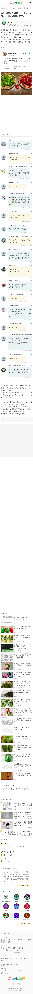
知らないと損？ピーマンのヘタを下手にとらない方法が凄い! (22, 665)
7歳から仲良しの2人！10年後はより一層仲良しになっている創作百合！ (23, 805)
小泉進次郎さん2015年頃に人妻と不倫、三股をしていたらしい (22, 720)
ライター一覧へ (26, 923)
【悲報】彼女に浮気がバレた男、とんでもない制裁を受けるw (22, 766)
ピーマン (6, 789)
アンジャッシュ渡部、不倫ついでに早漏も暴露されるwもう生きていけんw (22, 656)
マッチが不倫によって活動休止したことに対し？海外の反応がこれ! (22, 674)
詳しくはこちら (24, 885)
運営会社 (3, 970)
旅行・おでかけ (18, 948)
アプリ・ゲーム (18, 828)
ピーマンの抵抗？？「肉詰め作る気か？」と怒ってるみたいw (22, 701)
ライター (18, 970)
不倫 (12, 789)
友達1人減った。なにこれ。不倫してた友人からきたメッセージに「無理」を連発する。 (23, 646)
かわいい (6, 844)
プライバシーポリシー (22, 968)
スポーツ (17, 940)
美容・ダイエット (23, 846)
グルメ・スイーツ (19, 641)
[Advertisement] (16, 114)
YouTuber (8, 948)
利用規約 (3, 968)
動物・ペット (17, 696)
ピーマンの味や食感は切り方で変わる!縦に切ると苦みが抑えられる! (22, 747)
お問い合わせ (4, 973)
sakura (9, 22)
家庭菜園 (25, 789)
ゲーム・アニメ (18, 950)
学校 (29, 940)
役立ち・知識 (17, 632)
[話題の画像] (16, 2)
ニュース (16, 660)
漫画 (2, 948)
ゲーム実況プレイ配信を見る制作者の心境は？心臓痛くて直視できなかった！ (23, 824)
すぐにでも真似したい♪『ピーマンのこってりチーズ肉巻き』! (23, 637)
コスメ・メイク (7, 846)
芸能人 (16, 678)
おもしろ (6, 858)
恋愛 (15, 623)
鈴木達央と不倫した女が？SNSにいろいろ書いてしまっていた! (22, 619)
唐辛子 (18, 789)
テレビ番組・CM (9, 852)
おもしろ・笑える (19, 651)
